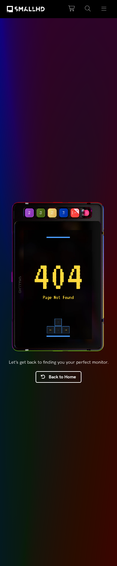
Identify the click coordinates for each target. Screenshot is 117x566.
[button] (88, 9)
